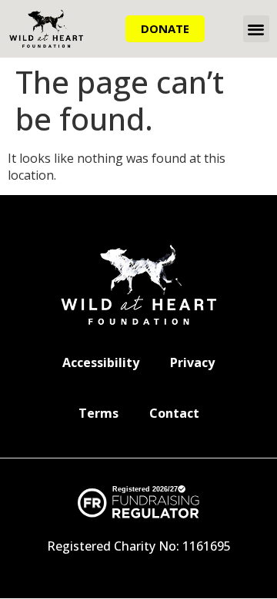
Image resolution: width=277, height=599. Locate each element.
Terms (98, 413)
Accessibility (100, 362)
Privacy (192, 362)
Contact (174, 413)
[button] (256, 28)
